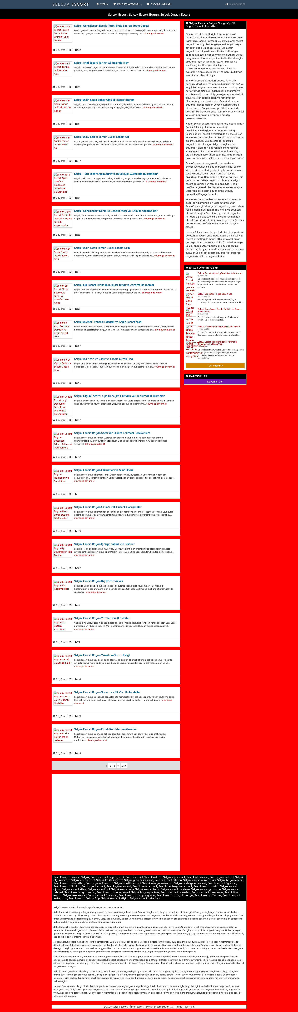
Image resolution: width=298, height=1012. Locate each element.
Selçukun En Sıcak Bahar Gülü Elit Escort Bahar (104, 99)
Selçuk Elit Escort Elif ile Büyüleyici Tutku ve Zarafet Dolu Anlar (114, 285)
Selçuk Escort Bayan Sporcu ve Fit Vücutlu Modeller (107, 692)
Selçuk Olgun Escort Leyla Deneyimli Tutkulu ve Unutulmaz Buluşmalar (119, 396)
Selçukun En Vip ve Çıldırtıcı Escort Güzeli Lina (103, 359)
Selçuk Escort (70, 4)
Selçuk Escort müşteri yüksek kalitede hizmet (220, 273)
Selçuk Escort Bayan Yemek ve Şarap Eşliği (102, 655)
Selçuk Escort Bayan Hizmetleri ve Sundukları (103, 470)
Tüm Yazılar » (215, 365)
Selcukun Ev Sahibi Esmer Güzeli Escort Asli (102, 136)
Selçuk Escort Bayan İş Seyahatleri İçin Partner (104, 544)
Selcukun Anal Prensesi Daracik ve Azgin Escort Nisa (108, 322)
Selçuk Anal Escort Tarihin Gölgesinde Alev (101, 62)
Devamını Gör (215, 381)
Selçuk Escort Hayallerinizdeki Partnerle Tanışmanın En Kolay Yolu (217, 342)
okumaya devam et (154, 33)
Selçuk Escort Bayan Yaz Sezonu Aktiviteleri (102, 618)
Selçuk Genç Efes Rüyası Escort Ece (215, 294)
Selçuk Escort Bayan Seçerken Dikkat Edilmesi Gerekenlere (112, 433)
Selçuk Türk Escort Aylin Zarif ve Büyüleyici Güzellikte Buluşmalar (116, 173)
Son (124, 765)
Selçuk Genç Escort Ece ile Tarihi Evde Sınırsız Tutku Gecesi (111, 25)
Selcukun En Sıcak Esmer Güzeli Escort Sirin (102, 248)
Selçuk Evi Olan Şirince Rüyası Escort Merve (219, 326)
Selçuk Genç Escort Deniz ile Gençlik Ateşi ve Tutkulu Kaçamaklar (116, 211)
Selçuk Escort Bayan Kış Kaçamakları (98, 581)
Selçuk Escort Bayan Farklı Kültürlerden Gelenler (105, 729)
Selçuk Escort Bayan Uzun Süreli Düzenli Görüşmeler (108, 507)
